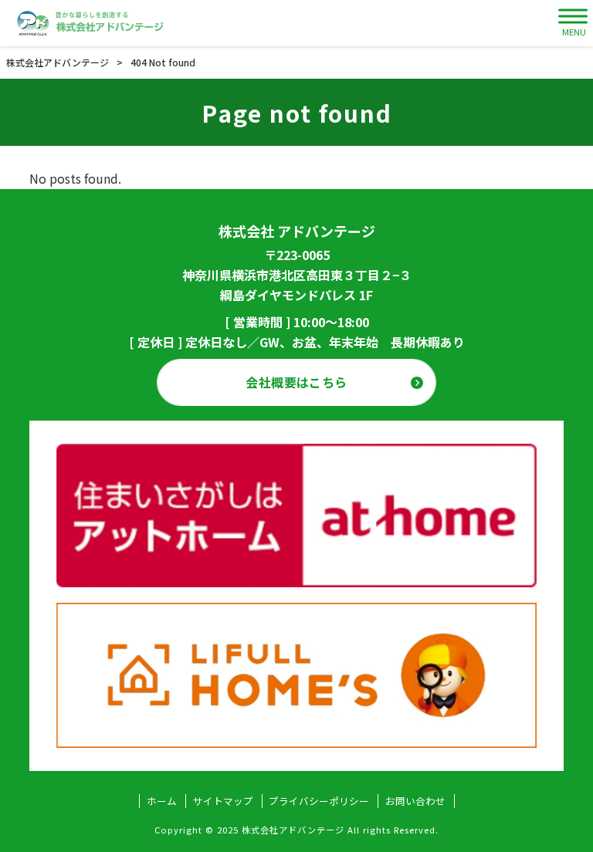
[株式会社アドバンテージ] (91, 23)
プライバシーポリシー (319, 801)
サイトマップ (223, 801)
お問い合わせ (415, 801)
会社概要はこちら (296, 382)
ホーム (162, 801)
